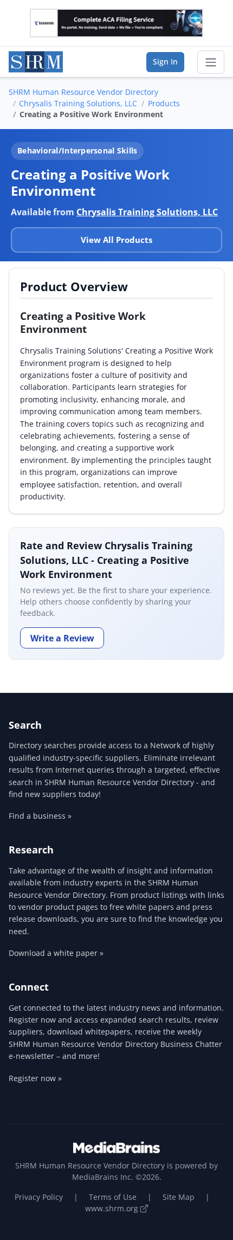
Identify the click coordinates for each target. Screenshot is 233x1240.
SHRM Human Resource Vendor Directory (83, 92)
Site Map (179, 1197)
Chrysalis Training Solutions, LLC (78, 103)
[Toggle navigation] (210, 62)
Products (164, 103)
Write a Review (62, 638)
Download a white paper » (56, 953)
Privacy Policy (39, 1197)
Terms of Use (113, 1197)
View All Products (116, 239)
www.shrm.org (112, 1208)
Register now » (35, 1078)
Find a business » (40, 816)
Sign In (165, 61)
